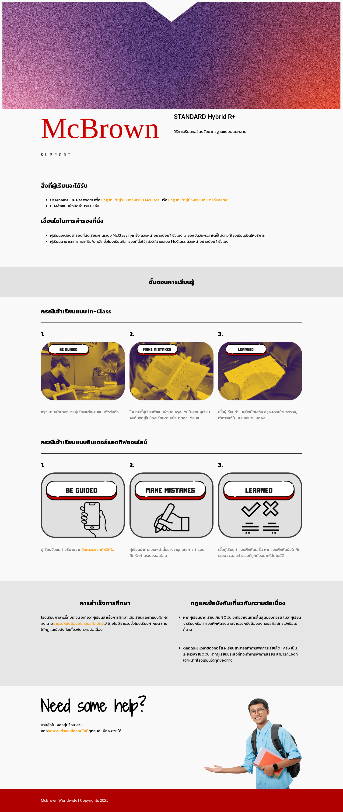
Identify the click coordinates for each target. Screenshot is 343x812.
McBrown (100, 128)
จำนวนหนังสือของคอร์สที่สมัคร (78, 623)
